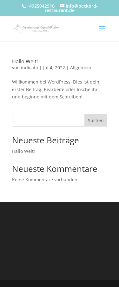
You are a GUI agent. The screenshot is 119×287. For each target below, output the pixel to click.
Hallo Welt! (25, 61)
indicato (29, 68)
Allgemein (80, 68)
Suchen (96, 120)
